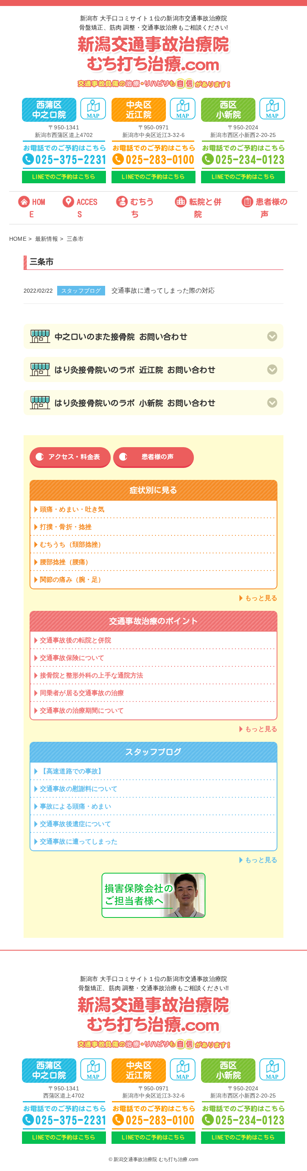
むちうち (142, 208)
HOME (37, 208)
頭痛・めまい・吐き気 (72, 509)
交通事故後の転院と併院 (75, 640)
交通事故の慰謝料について (79, 788)
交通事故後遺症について (75, 823)
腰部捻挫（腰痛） (66, 562)
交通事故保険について (72, 657)
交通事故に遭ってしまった (79, 841)
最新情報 (46, 239)
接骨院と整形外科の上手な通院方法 (92, 675)
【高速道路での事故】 (72, 771)
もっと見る (261, 597)
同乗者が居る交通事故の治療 (82, 693)
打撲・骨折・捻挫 (66, 526)
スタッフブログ (81, 290)
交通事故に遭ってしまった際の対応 (163, 290)
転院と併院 (205, 208)
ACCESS (87, 208)
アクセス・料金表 (74, 457)
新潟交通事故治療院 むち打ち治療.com (156, 1159)
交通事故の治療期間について (82, 710)
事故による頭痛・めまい (75, 806)
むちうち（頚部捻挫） (72, 544)
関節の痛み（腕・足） (72, 579)
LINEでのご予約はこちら (63, 177)
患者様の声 (272, 208)
